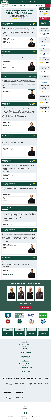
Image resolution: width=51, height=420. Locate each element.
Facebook (25, 413)
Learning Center (41, 1)
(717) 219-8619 (45, 77)
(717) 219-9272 (45, 41)
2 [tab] (21, 303)
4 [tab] (24, 303)
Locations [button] (38, 5)
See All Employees (25, 307)
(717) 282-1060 (45, 59)
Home (12, 5)
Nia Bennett (10, 250)
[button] (44, 34)
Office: (7, 380)
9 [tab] (30, 303)
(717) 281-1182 (45, 88)
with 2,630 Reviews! (44, 14)
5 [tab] (25, 303)
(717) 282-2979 (45, 68)
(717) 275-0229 (45, 108)
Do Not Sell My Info (31, 416)
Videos (49, 1)
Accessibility (23, 416)
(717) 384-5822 (45, 30)
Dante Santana (11, 67)
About (46, 1)
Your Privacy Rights (39, 416)
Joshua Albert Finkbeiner (13, 92)
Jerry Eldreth (10, 274)
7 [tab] (28, 303)
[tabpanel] (11, 293)
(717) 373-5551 (45, 50)
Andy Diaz (10, 44)
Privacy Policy (16, 416)
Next (46, 294)
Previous (5, 294)
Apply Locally (31, 1)
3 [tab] (22, 303)
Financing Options (25, 1)
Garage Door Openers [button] (23, 5)
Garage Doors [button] (16, 5)
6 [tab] (26, 303)
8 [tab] (29, 303)
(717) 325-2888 (45, 99)
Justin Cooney (10, 125)
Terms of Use (10, 416)
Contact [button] (42, 5)
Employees (36, 1)
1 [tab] (20, 303)
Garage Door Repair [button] (32, 5)
